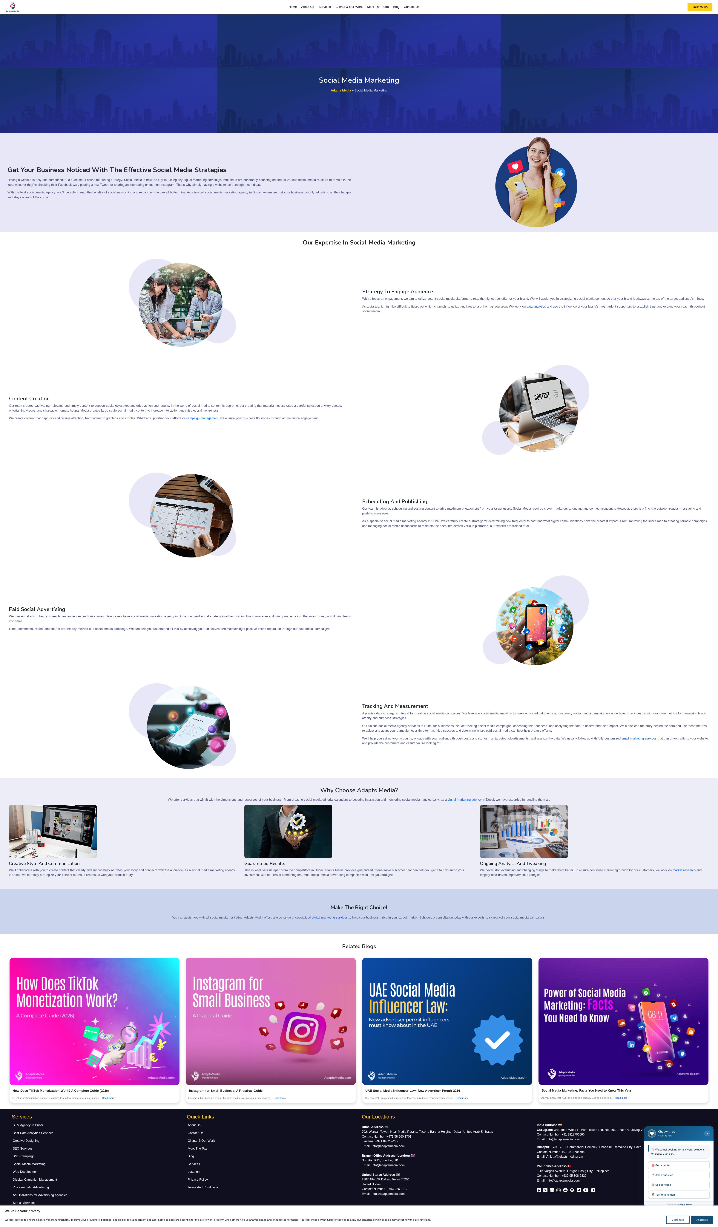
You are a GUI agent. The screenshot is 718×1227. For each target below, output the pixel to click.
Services (325, 7)
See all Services (24, 1203)
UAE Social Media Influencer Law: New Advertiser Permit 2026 (412, 1090)
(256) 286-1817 (397, 1189)
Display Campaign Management (35, 1179)
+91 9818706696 (572, 1134)
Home (293, 7)
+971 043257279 (386, 1141)
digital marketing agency (465, 799)
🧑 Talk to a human (663, 1194)
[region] (359, 1216)
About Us (307, 7)
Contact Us (412, 7)
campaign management (202, 418)
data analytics (536, 306)
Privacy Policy (198, 1179)
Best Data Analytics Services (33, 1133)
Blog (396, 7)
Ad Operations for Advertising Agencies (40, 1195)
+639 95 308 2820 (573, 1175)
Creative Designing (26, 1140)
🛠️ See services (661, 1184)
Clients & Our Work (349, 7)
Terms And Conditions (203, 1187)
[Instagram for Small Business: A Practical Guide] (271, 1021)
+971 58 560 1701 (398, 1136)
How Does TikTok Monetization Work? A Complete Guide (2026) (61, 1090)
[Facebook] (539, 1191)
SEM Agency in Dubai (28, 1125)
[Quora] (573, 1191)
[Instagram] (559, 1191)
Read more (108, 1098)
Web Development (25, 1171)
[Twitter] (546, 1191)
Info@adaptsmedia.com (388, 1146)
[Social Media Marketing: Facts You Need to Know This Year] (623, 1021)
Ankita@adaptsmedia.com (564, 1156)
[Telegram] (594, 1191)
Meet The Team (378, 7)
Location (194, 1171)
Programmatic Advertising (31, 1187)
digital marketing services (330, 917)
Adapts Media (341, 90)
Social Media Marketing (29, 1164)
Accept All (702, 1219)
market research (684, 870)
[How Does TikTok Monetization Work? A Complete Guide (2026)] (95, 1021)
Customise (678, 1219)
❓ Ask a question (662, 1174)
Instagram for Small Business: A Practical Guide (226, 1090)
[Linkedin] (553, 1191)
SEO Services (23, 1148)
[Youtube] (586, 1191)
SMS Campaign (23, 1156)
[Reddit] (566, 1191)
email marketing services (639, 738)
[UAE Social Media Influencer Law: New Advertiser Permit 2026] (447, 1021)
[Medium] (579, 1191)
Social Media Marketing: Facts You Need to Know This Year (586, 1090)
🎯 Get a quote (660, 1165)
